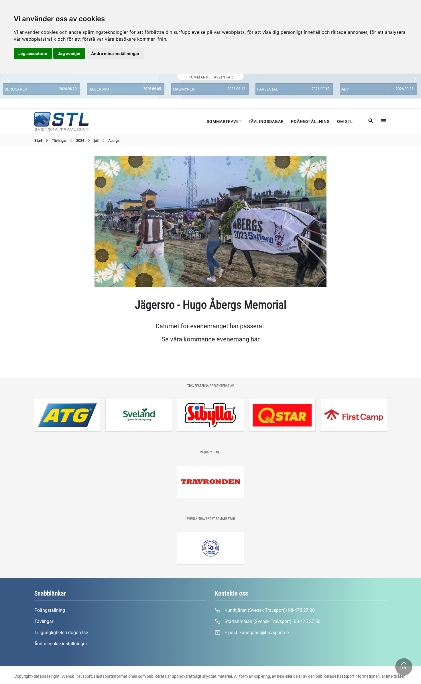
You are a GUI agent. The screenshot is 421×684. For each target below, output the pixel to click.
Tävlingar (59, 140)
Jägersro (99, 89)
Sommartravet (224, 121)
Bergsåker (16, 89)
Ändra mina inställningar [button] (115, 53)
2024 (80, 140)
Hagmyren (184, 89)
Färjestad (267, 89)
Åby (345, 89)
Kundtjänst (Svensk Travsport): (269, 610)
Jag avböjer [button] (69, 53)
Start (38, 140)
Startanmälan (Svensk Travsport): (271, 621)
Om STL (345, 121)
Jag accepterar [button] (33, 53)
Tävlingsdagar (266, 121)
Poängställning (310, 121)
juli (96, 140)
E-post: (256, 632)
